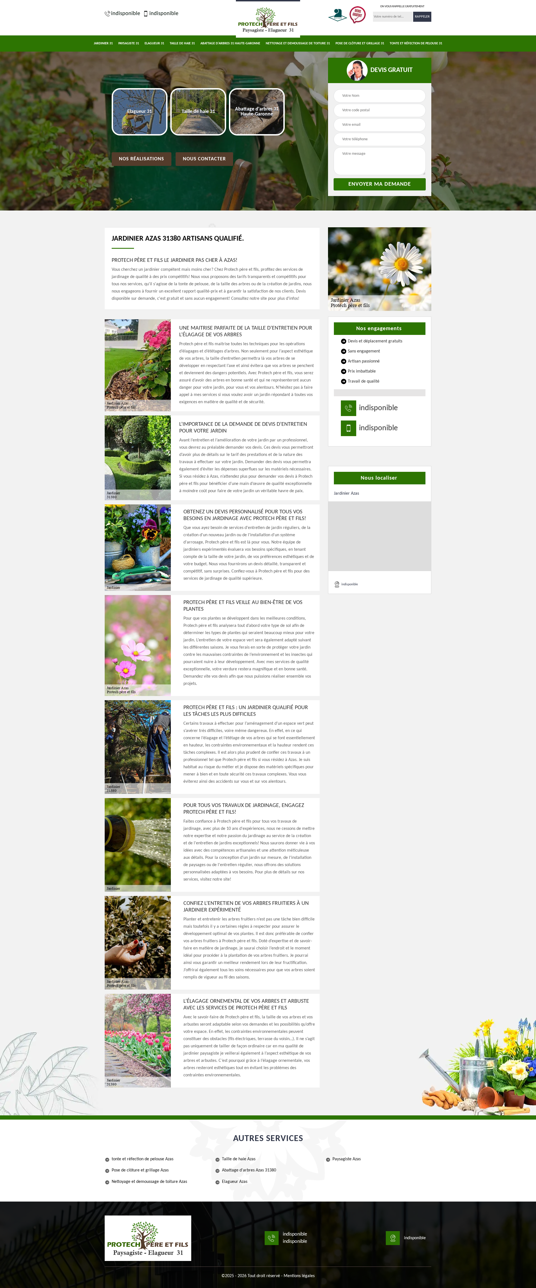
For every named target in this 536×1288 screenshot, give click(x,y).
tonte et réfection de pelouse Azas (142, 1159)
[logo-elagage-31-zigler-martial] (268, 19)
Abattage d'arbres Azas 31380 (249, 1170)
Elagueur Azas (234, 1182)
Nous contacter (204, 159)
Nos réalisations (141, 159)
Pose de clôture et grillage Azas (140, 1170)
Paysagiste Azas (346, 1159)
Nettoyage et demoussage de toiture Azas (149, 1182)
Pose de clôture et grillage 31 (360, 43)
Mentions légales (299, 1276)
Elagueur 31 (154, 43)
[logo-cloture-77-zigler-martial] (148, 1238)
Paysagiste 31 (128, 43)
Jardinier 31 (103, 43)
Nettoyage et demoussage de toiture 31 (298, 43)
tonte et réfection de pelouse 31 (416, 43)
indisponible (125, 13)
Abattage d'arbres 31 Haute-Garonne (230, 43)
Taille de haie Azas (238, 1159)
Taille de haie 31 (182, 43)
